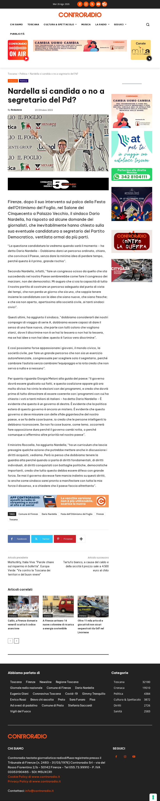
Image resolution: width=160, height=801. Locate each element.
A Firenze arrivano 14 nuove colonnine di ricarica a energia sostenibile (58, 624)
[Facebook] (80, 4)
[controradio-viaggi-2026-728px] (58, 189)
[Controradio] (80, 14)
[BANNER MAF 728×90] (80, 50)
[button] (147, 24)
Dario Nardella (49, 513)
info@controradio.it (39, 791)
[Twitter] (92, 4)
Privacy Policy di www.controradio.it (34, 781)
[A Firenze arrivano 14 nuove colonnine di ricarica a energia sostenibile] (58, 606)
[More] (81, 539)
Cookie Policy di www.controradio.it (34, 776)
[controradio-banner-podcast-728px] (58, 506)
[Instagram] (86, 4)
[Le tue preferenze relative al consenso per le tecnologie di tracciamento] (153, 797)
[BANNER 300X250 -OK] (131, 220)
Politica (23, 73)
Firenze (100, 513)
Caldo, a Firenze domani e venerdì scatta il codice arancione (22, 624)
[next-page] (16, 640)
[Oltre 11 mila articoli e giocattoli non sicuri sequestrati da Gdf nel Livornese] (93, 606)
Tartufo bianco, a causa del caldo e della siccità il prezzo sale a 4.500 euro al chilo (86, 566)
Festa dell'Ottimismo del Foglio (76, 513)
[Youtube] (98, 4)
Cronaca (13, 615)
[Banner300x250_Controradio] (131, 164)
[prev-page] (10, 640)
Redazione (16, 109)
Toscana (12, 73)
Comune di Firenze (28, 513)
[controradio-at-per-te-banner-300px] (131, 127)
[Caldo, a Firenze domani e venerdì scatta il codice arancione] (23, 606)
